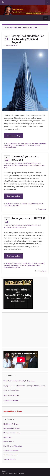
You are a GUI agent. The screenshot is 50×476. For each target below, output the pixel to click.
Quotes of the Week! (11, 391)
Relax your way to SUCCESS (28, 218)
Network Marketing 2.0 (12, 265)
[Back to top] (45, 471)
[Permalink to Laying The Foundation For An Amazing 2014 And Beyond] (25, 80)
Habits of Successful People (35, 143)
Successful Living (10, 147)
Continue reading (13, 136)
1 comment (42, 209)
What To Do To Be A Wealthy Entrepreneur (19, 381)
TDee (7, 45)
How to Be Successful (36, 264)
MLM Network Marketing (19, 165)
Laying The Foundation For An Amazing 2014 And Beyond (28, 39)
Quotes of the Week (11, 400)
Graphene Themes (18, 473)
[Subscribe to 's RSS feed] (3, 2)
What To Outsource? (11, 395)
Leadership (13, 45)
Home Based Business (17, 163)
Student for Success (35, 204)
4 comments (41, 271)
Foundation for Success (15, 143)
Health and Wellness (10, 424)
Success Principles (33, 165)
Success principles (28, 265)
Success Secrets (34, 145)
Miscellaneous (8, 442)
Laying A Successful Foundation (15, 145)
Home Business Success (33, 163)
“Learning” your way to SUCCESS (25, 158)
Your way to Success (11, 205)
